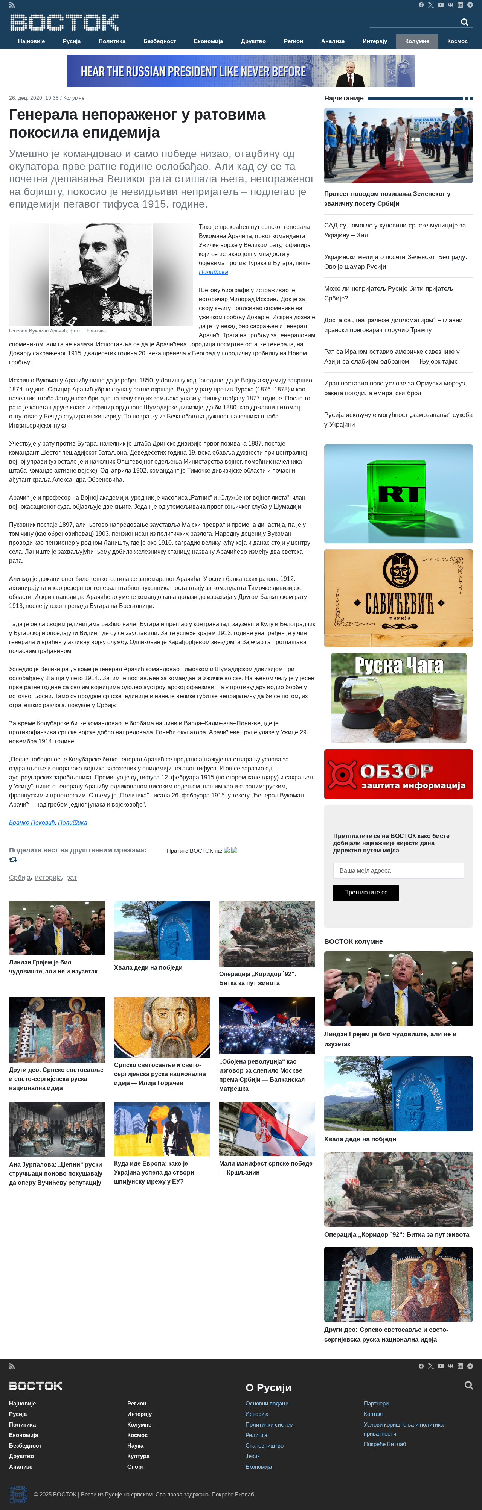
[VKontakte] (450, 4)
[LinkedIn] (460, 4)
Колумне (417, 41)
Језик (253, 1456)
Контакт (374, 1414)
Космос (457, 41)
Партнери (376, 1403)
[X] (431, 4)
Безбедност (159, 41)
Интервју (375, 41)
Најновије (31, 41)
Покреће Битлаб (385, 1444)
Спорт (135, 1466)
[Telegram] (470, 4)
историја (48, 877)
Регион (293, 41)
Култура (138, 1456)
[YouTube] (441, 4)
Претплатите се (366, 892)
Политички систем (269, 1424)
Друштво (253, 41)
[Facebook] (421, 4)
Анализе (333, 41)
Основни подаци (267, 1403)
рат (71, 877)
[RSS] (12, 4)
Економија (208, 41)
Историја (257, 1414)
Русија (72, 41)
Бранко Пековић (32, 822)
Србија (20, 877)
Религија (256, 1435)
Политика (112, 41)
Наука (135, 1445)
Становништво (265, 1445)
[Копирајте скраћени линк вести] (83, 859)
